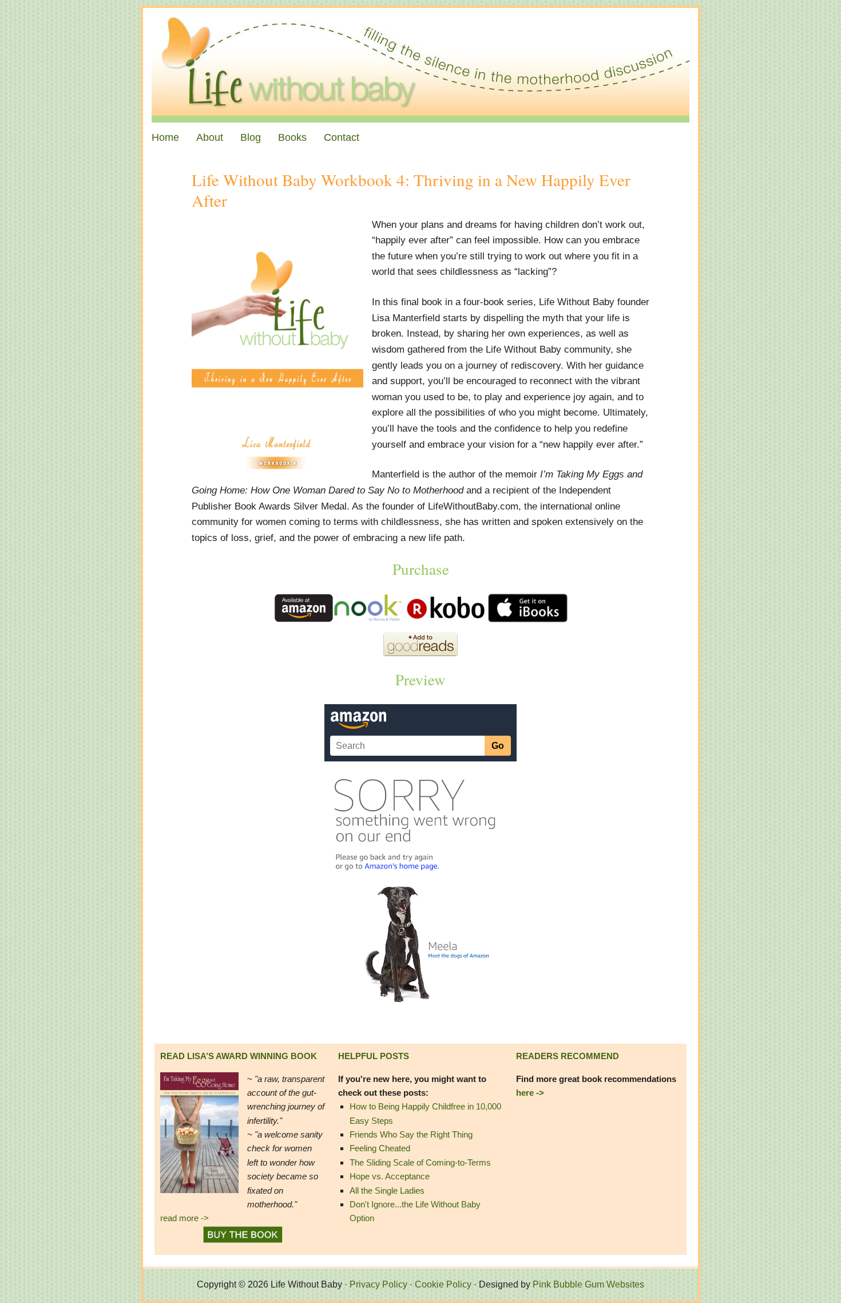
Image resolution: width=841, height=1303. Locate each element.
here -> (530, 1092)
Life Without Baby (420, 65)
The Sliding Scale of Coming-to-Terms (420, 1162)
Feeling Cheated (380, 1148)
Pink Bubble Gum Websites (588, 1284)
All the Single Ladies (387, 1190)
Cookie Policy (443, 1284)
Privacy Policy (378, 1284)
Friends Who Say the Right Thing (411, 1134)
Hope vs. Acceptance (390, 1176)
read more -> (184, 1218)
